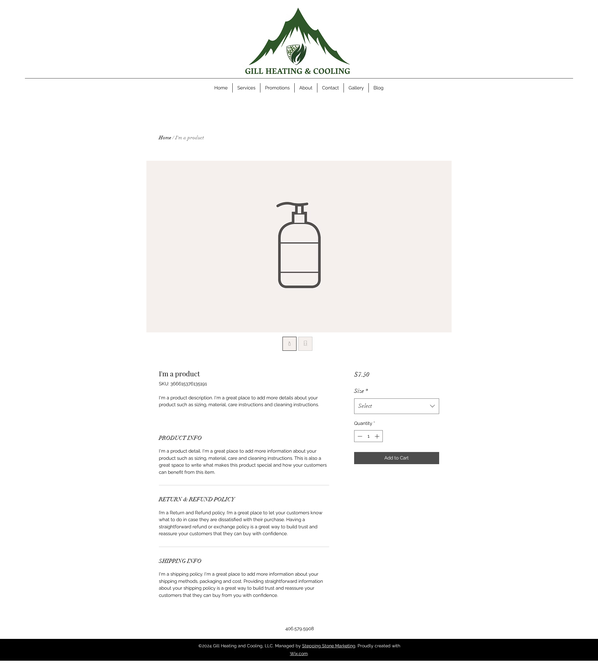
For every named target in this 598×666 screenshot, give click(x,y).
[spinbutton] (368, 436)
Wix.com (299, 653)
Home (165, 138)
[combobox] (396, 406)
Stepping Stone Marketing (328, 645)
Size (361, 391)
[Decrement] (359, 436)
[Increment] (377, 436)
